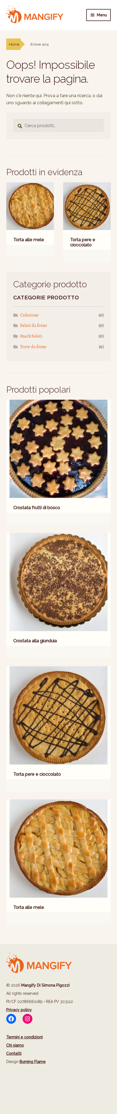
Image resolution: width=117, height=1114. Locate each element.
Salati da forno (33, 325)
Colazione (29, 315)
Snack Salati (31, 336)
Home (14, 44)
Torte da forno (33, 347)
